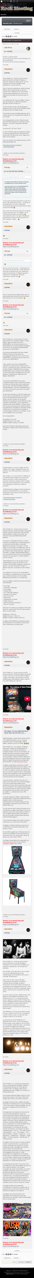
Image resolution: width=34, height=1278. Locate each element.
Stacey (7, 167)
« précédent (7, 29)
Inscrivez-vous (17, 23)
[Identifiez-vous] (14, 1)
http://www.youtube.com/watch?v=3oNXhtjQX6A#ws (12, 146)
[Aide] (4, 1)
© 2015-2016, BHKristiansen (17, 1274)
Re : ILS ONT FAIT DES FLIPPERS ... (14, 171)
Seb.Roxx (8, 47)
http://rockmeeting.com (11, 163)
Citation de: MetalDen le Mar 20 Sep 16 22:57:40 (14, 260)
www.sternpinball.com (9, 142)
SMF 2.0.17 (9, 1270)
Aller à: (14, 1262)
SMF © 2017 (16, 1270)
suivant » (16, 29)
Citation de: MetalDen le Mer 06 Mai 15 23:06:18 (14, 177)
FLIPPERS (7, 73)
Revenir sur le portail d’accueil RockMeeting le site (13, 160)
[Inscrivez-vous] (17, 1)
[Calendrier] (11, 1)
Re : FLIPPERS (8, 51)
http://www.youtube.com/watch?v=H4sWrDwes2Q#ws (12, 498)
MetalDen (8, 69)
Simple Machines (23, 1270)
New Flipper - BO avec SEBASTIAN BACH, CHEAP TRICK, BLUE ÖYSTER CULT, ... (16, 732)
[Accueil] (1, 1)
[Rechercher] (7, 1)
